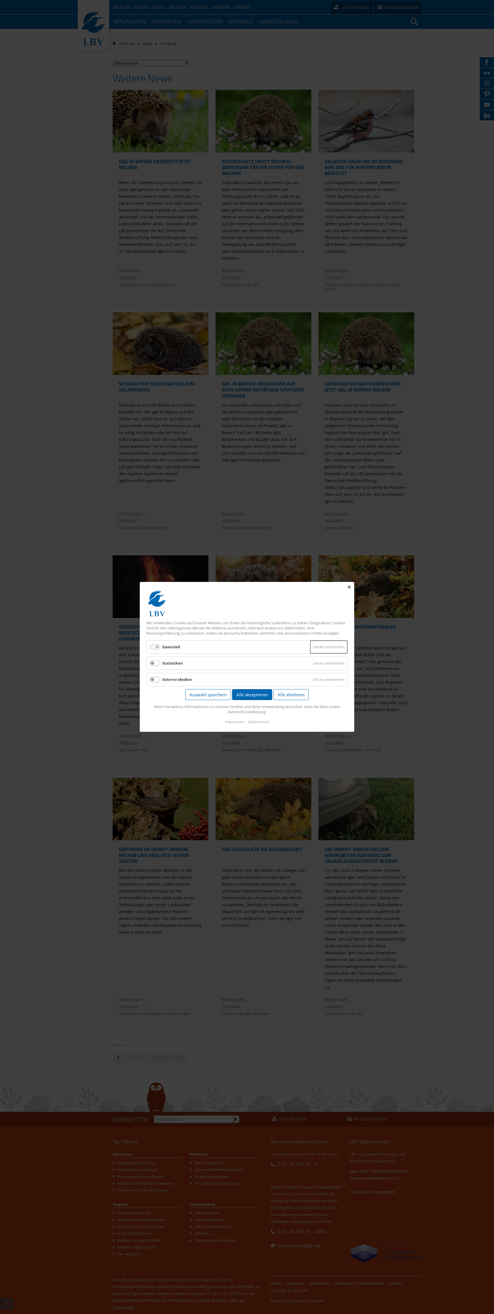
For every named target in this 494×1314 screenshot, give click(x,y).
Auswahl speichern (208, 695)
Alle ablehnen (291, 695)
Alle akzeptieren (252, 695)
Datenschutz (258, 722)
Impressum (234, 722)
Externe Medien (177, 679)
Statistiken (172, 663)
